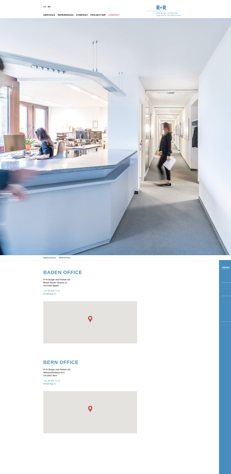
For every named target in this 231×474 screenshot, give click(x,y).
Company (82, 15)
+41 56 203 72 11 (51, 291)
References (66, 15)
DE (44, 7)
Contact (114, 15)
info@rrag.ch (49, 294)
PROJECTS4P (98, 15)
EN (49, 7)
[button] (90, 319)
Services (49, 15)
